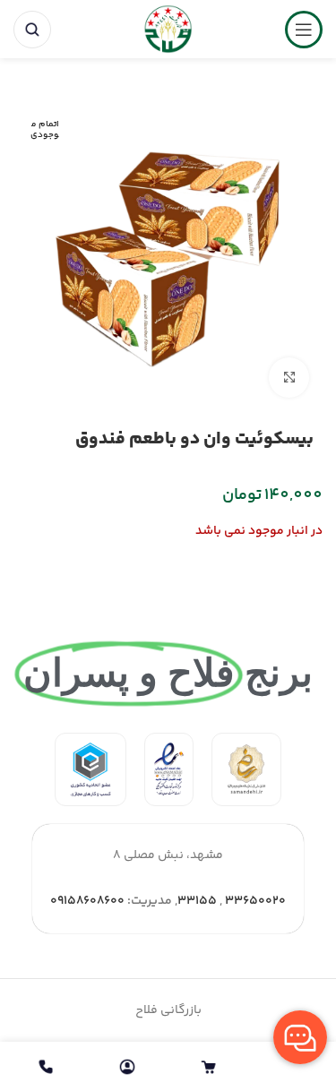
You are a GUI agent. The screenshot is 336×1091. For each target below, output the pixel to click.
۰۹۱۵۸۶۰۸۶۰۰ (87, 901)
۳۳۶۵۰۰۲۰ (255, 901)
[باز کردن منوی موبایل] (304, 29)
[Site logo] (168, 29)
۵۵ (208, 901)
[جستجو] (32, 29)
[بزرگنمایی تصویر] (289, 377)
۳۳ (186, 901)
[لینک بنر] (246, 769)
